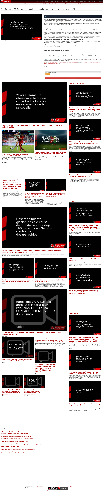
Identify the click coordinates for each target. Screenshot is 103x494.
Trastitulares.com (50, 490)
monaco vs (73, 201)
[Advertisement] (34, 171)
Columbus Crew (54, 3)
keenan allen (31, 3)
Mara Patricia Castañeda (67, 3)
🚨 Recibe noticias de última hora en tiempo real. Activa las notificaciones (57, 16)
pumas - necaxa (37, 3)
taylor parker (60, 3)
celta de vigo (73, 313)
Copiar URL (47, 74)
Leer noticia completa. (73, 78)
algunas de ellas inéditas (62, 21)
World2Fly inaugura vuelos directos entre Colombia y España (58, 47)
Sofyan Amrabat (48, 3)
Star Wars (26, 3)
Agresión (42, 3)
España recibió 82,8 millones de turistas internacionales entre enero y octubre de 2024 (62, 62)
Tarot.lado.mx (70, 486)
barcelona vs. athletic (76, 84)
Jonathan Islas (21, 3)
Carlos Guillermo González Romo (78, 3)
